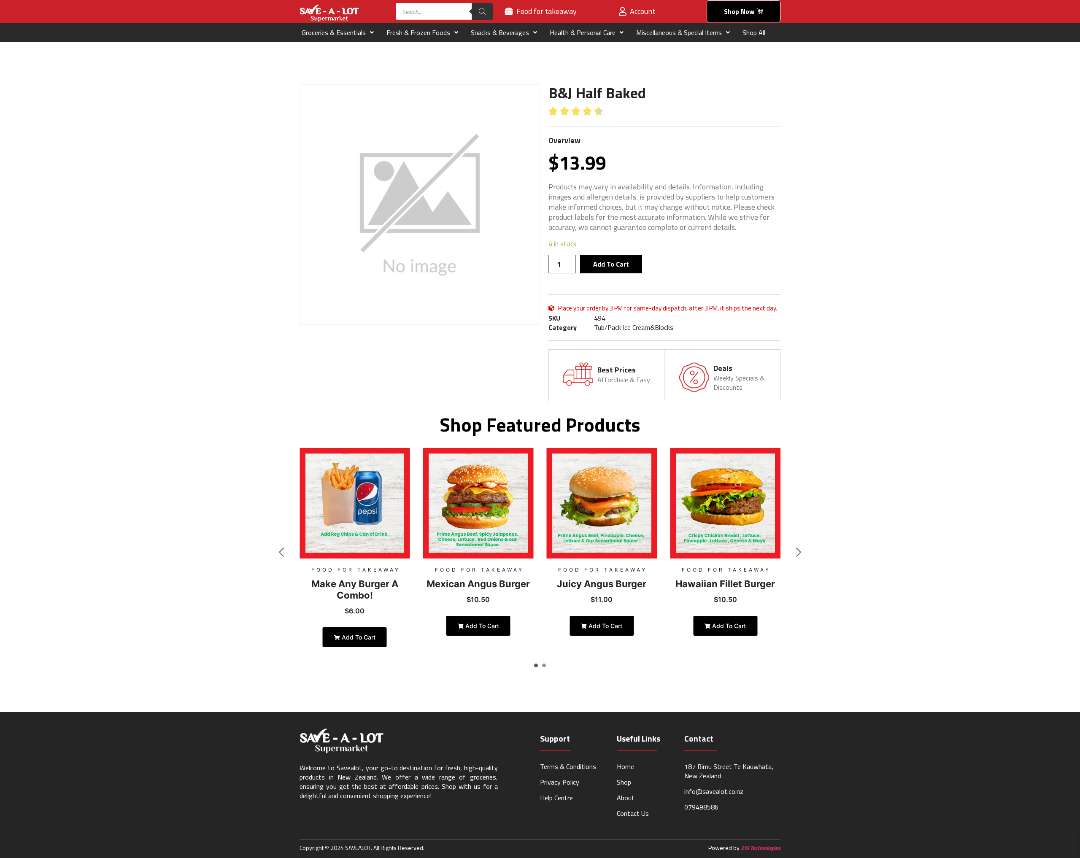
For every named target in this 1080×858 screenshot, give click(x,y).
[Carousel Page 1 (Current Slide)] (536, 665)
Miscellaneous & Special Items (679, 32)
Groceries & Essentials (334, 32)
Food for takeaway (355, 570)
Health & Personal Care (583, 32)
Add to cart (611, 264)
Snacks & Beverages (500, 32)
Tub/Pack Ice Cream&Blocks (633, 327)
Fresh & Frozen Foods (418, 32)
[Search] (482, 11)
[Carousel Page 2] (544, 665)
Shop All (753, 32)
